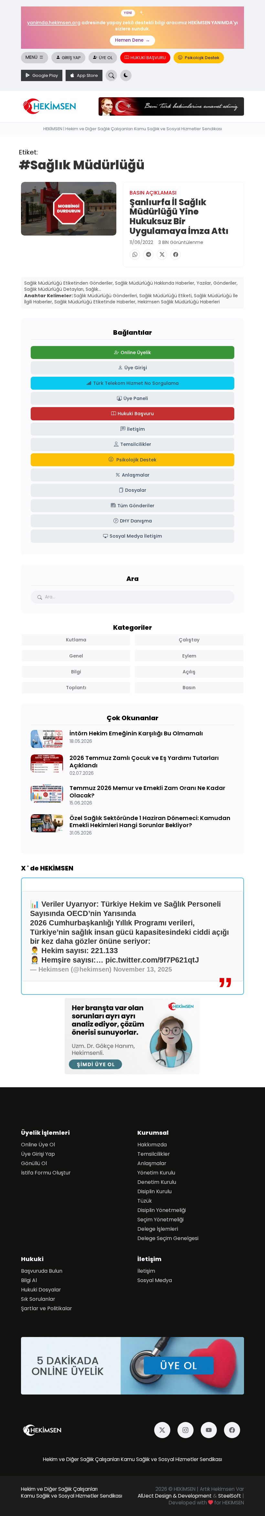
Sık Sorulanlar (38, 1299)
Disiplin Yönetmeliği (161, 1210)
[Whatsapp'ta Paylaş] (135, 254)
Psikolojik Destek (201, 57)
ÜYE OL (105, 57)
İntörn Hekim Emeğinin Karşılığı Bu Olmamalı (136, 733)
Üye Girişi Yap (38, 1154)
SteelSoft (229, 1496)
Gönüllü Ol (34, 1163)
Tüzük (144, 1201)
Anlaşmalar (151, 1163)
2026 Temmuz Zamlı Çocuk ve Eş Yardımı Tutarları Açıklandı (144, 761)
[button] (126, 75)
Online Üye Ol (38, 1145)
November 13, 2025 (142, 969)
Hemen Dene (132, 40)
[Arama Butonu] (111, 75)
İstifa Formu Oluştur (46, 1173)
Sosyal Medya (154, 1280)
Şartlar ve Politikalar (46, 1308)
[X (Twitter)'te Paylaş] (162, 254)
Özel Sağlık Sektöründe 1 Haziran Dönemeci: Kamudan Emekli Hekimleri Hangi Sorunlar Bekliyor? (149, 821)
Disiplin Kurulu (154, 1191)
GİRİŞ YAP (71, 57)
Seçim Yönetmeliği (160, 1219)
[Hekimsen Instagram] (187, 1430)
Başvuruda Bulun (41, 1271)
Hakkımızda (152, 1145)
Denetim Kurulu (156, 1182)
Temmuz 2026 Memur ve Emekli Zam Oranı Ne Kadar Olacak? (147, 791)
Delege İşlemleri (157, 1229)
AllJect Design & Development (175, 1496)
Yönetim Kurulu (156, 1173)
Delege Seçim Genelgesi (167, 1238)
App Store (87, 75)
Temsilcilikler (153, 1154)
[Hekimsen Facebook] (234, 1430)
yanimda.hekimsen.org (53, 23)
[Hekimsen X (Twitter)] (164, 1430)
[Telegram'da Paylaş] (148, 254)
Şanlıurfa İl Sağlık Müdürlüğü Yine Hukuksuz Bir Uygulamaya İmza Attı (179, 216)
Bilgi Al (29, 1280)
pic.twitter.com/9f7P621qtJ (152, 960)
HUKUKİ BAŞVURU (148, 57)
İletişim (146, 1271)
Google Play (44, 75)
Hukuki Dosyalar (41, 1290)
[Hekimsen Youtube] (211, 1430)
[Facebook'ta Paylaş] (175, 254)
